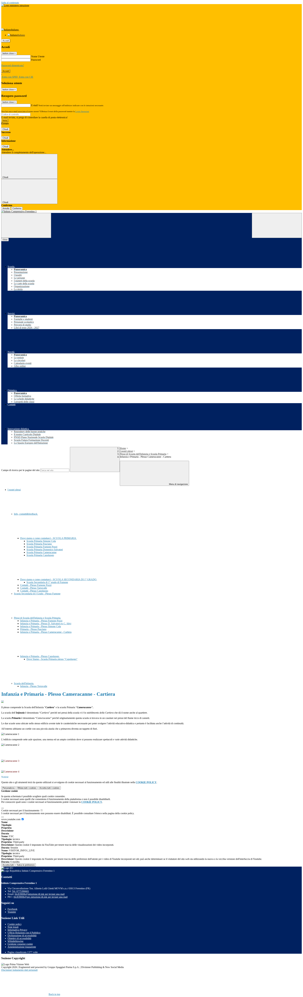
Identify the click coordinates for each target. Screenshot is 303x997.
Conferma (16, 208)
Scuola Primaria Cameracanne (41, 552)
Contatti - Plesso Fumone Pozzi (35, 585)
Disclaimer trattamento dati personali (19, 970)
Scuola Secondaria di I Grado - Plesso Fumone (37, 593)
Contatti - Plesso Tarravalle (33, 588)
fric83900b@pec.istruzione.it (41, 897)
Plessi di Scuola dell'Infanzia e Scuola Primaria (143, 454)
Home (123, 448)
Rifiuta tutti (27, 788)
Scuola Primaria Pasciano (39, 544)
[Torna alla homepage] (151, 211)
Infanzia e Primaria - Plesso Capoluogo (40, 656)
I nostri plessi (126, 451)
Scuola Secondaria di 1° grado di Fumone (47, 582)
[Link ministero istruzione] (15, 5)
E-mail (34, 105)
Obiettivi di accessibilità (19, 938)
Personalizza (8, 788)
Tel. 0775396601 (20, 891)
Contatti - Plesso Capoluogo (34, 590)
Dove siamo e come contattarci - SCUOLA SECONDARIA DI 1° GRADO (58, 579)
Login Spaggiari (82, 111)
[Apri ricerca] (277, 225)
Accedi (6, 41)
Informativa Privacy (17, 929)
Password (36, 59)
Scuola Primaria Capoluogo (40, 555)
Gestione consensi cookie (20, 944)
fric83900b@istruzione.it (40, 894)
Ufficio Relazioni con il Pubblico (24, 932)
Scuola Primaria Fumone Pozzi (42, 546)
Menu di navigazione (178, 484)
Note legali (13, 927)
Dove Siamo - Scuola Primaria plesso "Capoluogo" (52, 659)
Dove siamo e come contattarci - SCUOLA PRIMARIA (48, 538)
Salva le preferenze (26, 865)
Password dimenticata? (12, 65)
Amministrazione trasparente (22, 947)
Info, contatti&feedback (26, 514)
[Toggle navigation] (26, 225)
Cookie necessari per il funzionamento (20, 810)
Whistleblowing (15, 941)
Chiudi (5, 129)
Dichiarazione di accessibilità (22, 935)
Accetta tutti (49, 788)
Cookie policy (15, 924)
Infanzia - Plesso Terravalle (33, 686)
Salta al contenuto (10, 2)
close (5, 239)
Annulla (6, 208)
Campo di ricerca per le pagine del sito (20, 470)
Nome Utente (38, 56)
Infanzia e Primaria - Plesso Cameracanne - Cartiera (45, 632)
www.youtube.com (11, 819)
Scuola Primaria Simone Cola (41, 541)
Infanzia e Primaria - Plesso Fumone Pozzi (41, 620)
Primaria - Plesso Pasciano (33, 629)
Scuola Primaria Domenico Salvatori (45, 549)
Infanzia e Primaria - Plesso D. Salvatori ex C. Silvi (45, 623)
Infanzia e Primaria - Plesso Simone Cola (40, 626)
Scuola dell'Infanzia (24, 683)
